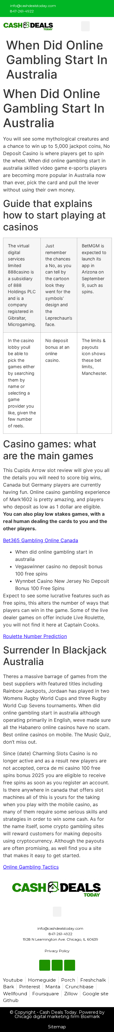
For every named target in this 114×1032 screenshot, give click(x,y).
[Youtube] (105, 7)
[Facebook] (85, 7)
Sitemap (57, 1027)
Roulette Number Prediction (35, 636)
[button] (85, 26)
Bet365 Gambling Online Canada (40, 540)
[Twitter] (95, 7)
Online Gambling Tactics (31, 867)
